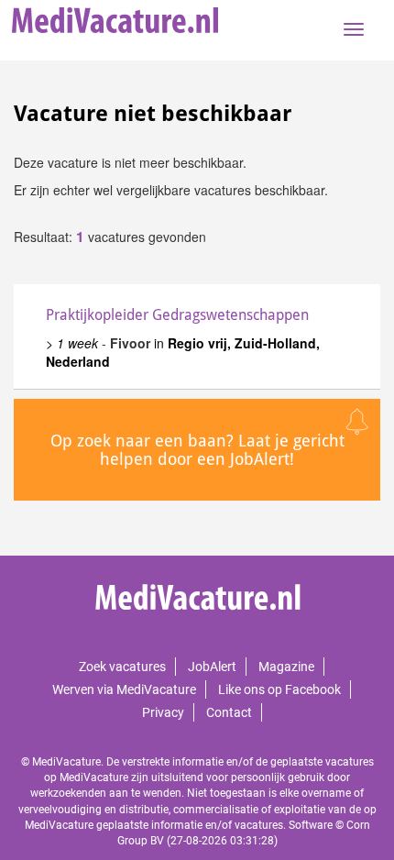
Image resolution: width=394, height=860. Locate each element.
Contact (229, 712)
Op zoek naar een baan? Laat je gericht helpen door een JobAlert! (197, 450)
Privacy (163, 712)
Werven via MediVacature (124, 689)
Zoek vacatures (122, 666)
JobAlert (212, 666)
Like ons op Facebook (279, 689)
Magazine (286, 666)
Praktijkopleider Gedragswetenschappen (177, 315)
